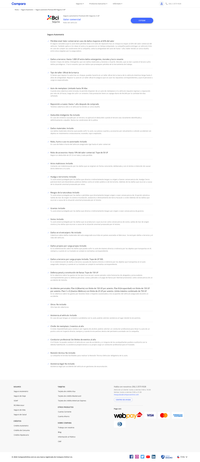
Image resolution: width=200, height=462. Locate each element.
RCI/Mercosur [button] (19, 405)
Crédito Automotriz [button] (21, 426)
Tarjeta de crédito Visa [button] (66, 391)
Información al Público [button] (66, 437)
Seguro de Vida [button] (19, 410)
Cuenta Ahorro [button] (63, 416)
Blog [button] (59, 432)
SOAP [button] (16, 401)
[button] (142, 20)
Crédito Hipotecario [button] (21, 435)
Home (17, 10)
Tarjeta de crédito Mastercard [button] (69, 396)
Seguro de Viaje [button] (20, 396)
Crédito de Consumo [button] (22, 430)
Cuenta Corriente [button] (64, 412)
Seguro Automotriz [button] (21, 391)
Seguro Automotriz (27, 10)
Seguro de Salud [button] (20, 414)
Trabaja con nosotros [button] (66, 427)
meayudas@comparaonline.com (126, 394)
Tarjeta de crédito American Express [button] (72, 401)
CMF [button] (59, 441)
